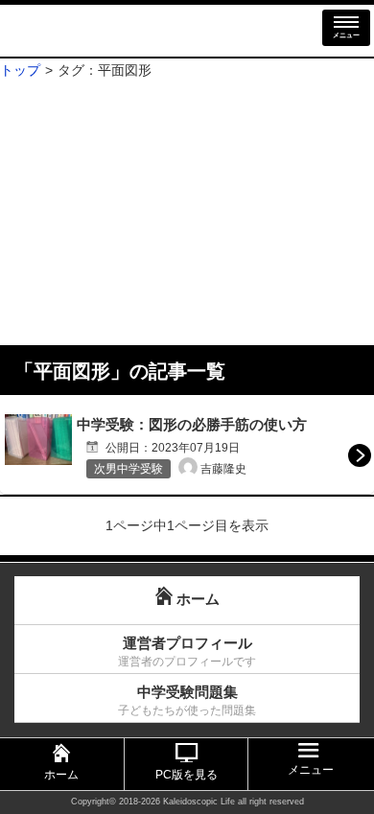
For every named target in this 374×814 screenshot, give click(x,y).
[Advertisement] (187, 214)
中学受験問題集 (187, 700)
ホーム (61, 774)
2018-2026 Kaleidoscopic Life (177, 801)
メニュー (346, 35)
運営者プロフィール (187, 651)
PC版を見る (186, 774)
